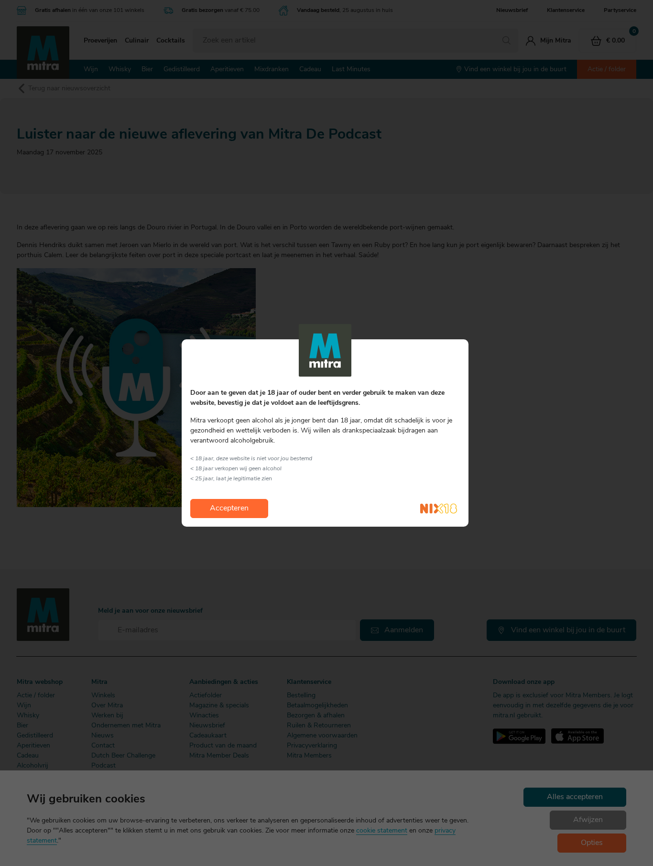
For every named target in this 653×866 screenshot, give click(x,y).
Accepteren (229, 508)
